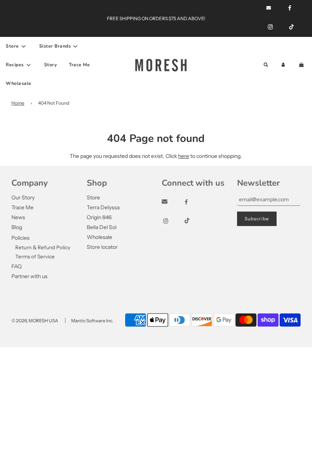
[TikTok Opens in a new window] (291, 27)
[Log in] (283, 65)
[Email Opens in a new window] (171, 202)
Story (50, 65)
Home (17, 103)
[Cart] (302, 65)
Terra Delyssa (103, 207)
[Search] (266, 65)
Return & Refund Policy (42, 247)
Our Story (23, 197)
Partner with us (29, 276)
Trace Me (79, 65)
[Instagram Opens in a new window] (270, 27)
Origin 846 (99, 217)
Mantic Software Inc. (92, 320)
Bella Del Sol (101, 227)
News (18, 217)
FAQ (16, 266)
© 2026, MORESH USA (34, 320)
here (183, 156)
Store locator (102, 247)
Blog (16, 227)
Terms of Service (35, 256)
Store (93, 197)
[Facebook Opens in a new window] (193, 202)
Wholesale (19, 83)
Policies (20, 237)
